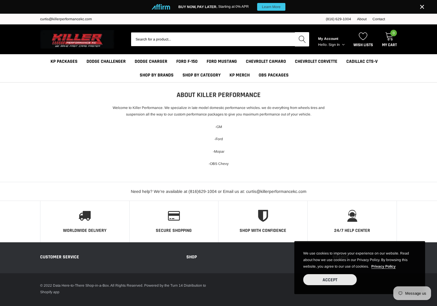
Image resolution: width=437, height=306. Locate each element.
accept (330, 280)
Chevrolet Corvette (316, 61)
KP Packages (64, 61)
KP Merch (239, 75)
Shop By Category (202, 75)
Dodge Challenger (106, 61)
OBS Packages (274, 75)
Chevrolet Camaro (266, 61)
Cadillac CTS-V (362, 61)
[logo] (77, 39)
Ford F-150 (187, 61)
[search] (302, 39)
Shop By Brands (157, 75)
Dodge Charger (151, 61)
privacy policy (383, 266)
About (362, 19)
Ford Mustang (222, 61)
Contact (378, 19)
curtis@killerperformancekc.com (66, 19)
